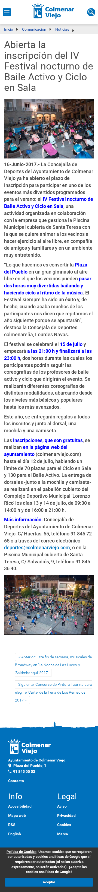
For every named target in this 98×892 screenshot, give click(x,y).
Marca (62, 834)
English (14, 834)
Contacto (16, 781)
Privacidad (66, 815)
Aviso (62, 806)
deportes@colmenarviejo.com (37, 547)
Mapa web (17, 815)
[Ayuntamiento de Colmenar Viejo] (53, 11)
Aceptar (49, 882)
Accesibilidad (20, 806)
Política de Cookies (21, 852)
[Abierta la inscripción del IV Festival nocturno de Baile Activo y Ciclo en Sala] (49, 129)
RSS (12, 825)
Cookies (64, 825)
